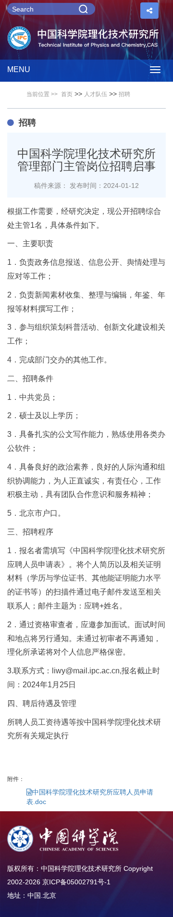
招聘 (124, 94)
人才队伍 (95, 94)
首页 (67, 94)
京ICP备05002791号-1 (76, 882)
